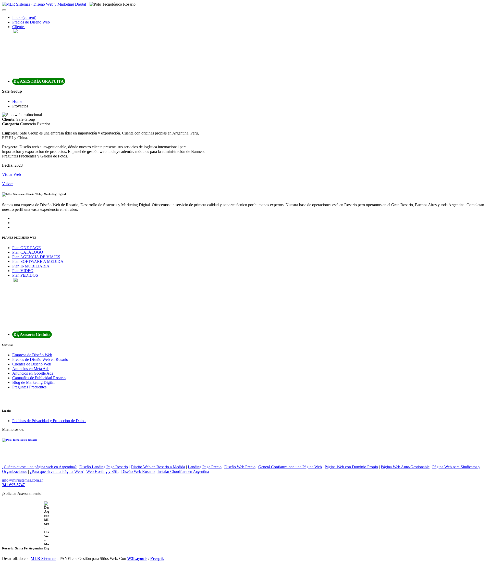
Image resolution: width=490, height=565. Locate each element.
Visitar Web (11, 174)
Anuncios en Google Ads (32, 373)
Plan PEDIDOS (25, 275)
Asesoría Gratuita (35, 334)
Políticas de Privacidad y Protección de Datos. (49, 421)
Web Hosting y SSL (102, 471)
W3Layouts (137, 558)
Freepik (157, 558)
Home (17, 101)
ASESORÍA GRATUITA (41, 81)
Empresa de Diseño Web (32, 355)
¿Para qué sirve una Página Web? (56, 471)
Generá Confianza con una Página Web (290, 467)
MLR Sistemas (43, 558)
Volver (7, 183)
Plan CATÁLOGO (27, 252)
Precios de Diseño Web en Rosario (40, 359)
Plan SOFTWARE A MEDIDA (38, 261)
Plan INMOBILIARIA (31, 266)
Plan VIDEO (22, 270)
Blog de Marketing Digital (33, 382)
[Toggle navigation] (4, 10)
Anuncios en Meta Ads (30, 368)
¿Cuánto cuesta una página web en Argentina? (39, 467)
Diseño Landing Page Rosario (103, 467)
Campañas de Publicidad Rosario (39, 378)
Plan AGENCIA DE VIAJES (36, 257)
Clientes (18, 26)
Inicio (24, 17)
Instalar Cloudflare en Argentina (183, 471)
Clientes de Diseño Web (31, 364)
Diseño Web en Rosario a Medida (158, 467)
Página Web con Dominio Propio (351, 467)
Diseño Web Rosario (138, 471)
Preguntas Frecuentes (29, 387)
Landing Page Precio (205, 467)
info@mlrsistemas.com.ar (22, 480)
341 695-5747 (13, 485)
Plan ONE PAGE (26, 247)
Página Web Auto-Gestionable (405, 467)
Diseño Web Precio (239, 467)
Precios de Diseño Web (31, 22)
